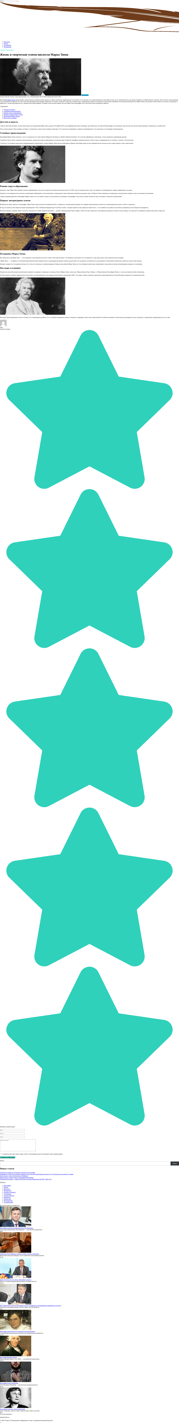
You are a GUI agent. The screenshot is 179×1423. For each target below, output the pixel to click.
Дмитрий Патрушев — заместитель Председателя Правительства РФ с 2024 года (25, 1179)
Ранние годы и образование (12, 113)
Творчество (7, 1199)
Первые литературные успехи (13, 114)
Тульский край (8, 1202)
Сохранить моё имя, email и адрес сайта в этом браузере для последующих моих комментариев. (32, 1154)
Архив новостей (9, 1195)
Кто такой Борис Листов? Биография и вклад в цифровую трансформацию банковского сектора (30, 1305)
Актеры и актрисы (10, 1192)
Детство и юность (9, 109)
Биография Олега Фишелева (9, 1383)
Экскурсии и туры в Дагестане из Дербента (14, 1176)
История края (8, 1200)
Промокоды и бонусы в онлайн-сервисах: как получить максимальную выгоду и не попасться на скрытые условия (36, 1174)
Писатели (7, 42)
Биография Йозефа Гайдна (8, 1357)
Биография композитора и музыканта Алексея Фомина (17, 1331)
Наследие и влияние (10, 118)
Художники (7, 45)
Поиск (2, 1160)
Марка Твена (11, 100)
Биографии (85, 95)
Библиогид (7, 1197)
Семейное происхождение (12, 111)
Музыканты (7, 47)
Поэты (6, 43)
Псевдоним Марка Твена (12, 116)
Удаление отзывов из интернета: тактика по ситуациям (17, 1172)
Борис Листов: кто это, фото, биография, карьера (15, 1280)
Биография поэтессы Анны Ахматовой (12, 1409)
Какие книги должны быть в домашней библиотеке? (17, 1177)
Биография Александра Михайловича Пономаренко (16, 1228)
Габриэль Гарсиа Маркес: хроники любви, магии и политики (19, 1254)
